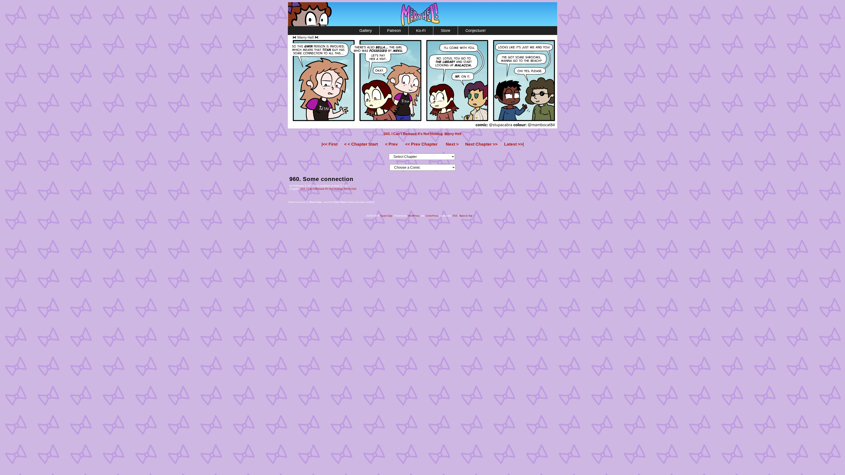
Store (445, 30)
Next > (452, 144)
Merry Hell (422, 14)
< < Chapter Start (361, 144)
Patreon (394, 30)
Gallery (365, 30)
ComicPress (432, 215)
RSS (455, 215)
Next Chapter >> (481, 144)
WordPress (414, 215)
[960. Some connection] (422, 127)
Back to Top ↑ (466, 215)
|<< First (329, 144)
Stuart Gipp (386, 215)
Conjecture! (475, 30)
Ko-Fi (421, 30)
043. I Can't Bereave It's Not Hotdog (413, 134)
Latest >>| (514, 144)
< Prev (391, 144)
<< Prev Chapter (421, 144)
